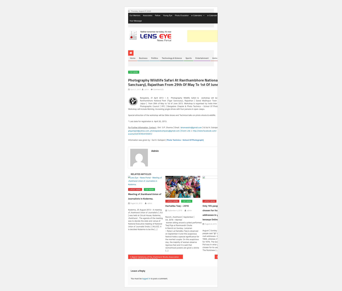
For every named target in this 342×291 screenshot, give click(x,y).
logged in (146, 278)
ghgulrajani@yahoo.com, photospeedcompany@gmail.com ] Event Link (159, 131)
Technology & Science (172, 58)
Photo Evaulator (182, 15)
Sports (189, 58)
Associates (147, 15)
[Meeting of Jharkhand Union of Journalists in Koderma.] (145, 181)
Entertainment (202, 58)
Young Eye (167, 15)
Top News (133, 72)
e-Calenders (196, 15)
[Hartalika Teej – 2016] (182, 187)
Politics (154, 58)
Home (132, 58)
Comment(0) (158, 89)
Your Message (135, 21)
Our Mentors (134, 15)
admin (146, 89)
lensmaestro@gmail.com (191, 127)
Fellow (157, 15)
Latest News (135, 189)
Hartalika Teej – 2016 (177, 206)
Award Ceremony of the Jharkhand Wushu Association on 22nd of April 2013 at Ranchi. (154, 257)
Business (143, 58)
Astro (214, 58)
